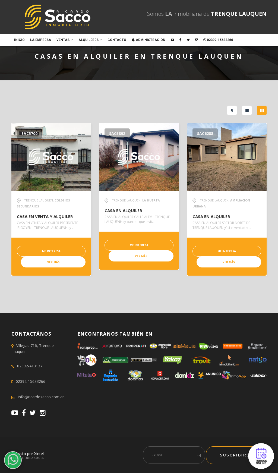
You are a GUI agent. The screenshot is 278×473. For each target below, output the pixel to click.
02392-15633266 (219, 40)
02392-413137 (29, 365)
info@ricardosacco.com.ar (41, 396)
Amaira (39, 458)
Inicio (19, 40)
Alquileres (88, 40)
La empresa (40, 40)
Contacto (117, 40)
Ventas (63, 40)
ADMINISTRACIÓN (150, 40)
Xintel (39, 453)
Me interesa (51, 251)
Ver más (53, 262)
